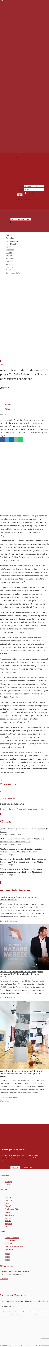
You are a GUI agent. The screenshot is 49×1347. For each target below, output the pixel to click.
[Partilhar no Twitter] (7, 439)
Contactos (9, 1249)
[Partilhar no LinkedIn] (11, 439)
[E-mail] (8, 409)
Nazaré (13, 244)
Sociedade (10, 250)
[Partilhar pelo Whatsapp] (20, 439)
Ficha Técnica (10, 1243)
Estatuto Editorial (12, 1237)
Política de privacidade (14, 1246)
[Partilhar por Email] (16, 439)
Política (9, 255)
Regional (9, 264)
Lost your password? (31, 196)
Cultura (9, 252)
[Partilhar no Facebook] (2, 439)
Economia (10, 258)
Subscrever (4, 1279)
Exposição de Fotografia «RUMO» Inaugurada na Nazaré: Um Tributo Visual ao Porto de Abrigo (21, 974)
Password (20, 189)
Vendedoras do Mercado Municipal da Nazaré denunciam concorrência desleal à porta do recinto (21, 1073)
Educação (9, 261)
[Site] (6, 409)
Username (20, 186)
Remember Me (32, 193)
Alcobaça (14, 241)
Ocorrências (10, 247)
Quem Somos (10, 1240)
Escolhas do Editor (13, 273)
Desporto (9, 267)
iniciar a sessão (13, 809)
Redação (8, 405)
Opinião (9, 270)
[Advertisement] (24, 330)
